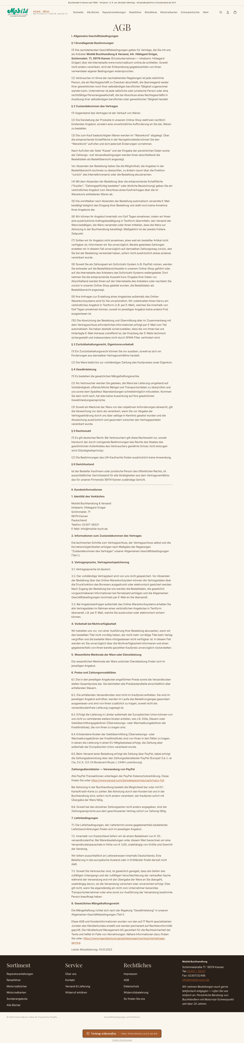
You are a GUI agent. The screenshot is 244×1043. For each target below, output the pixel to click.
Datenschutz (131, 986)
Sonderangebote (17, 998)
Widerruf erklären (76, 992)
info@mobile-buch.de (195, 979)
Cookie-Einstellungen (122, 1040)
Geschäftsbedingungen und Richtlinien (122, 1017)
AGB (126, 980)
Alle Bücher (14, 1005)
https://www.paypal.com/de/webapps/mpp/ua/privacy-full (127, 780)
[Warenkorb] (235, 12)
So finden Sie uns (134, 998)
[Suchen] (220, 12)
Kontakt (70, 980)
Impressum (130, 973)
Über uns (70, 973)
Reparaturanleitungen (20, 973)
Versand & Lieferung (77, 986)
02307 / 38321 (196, 971)
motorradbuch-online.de (25, 1017)
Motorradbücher (17, 986)
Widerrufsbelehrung (136, 992)
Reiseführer (14, 980)
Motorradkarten (16, 992)
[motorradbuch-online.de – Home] (18, 12)
